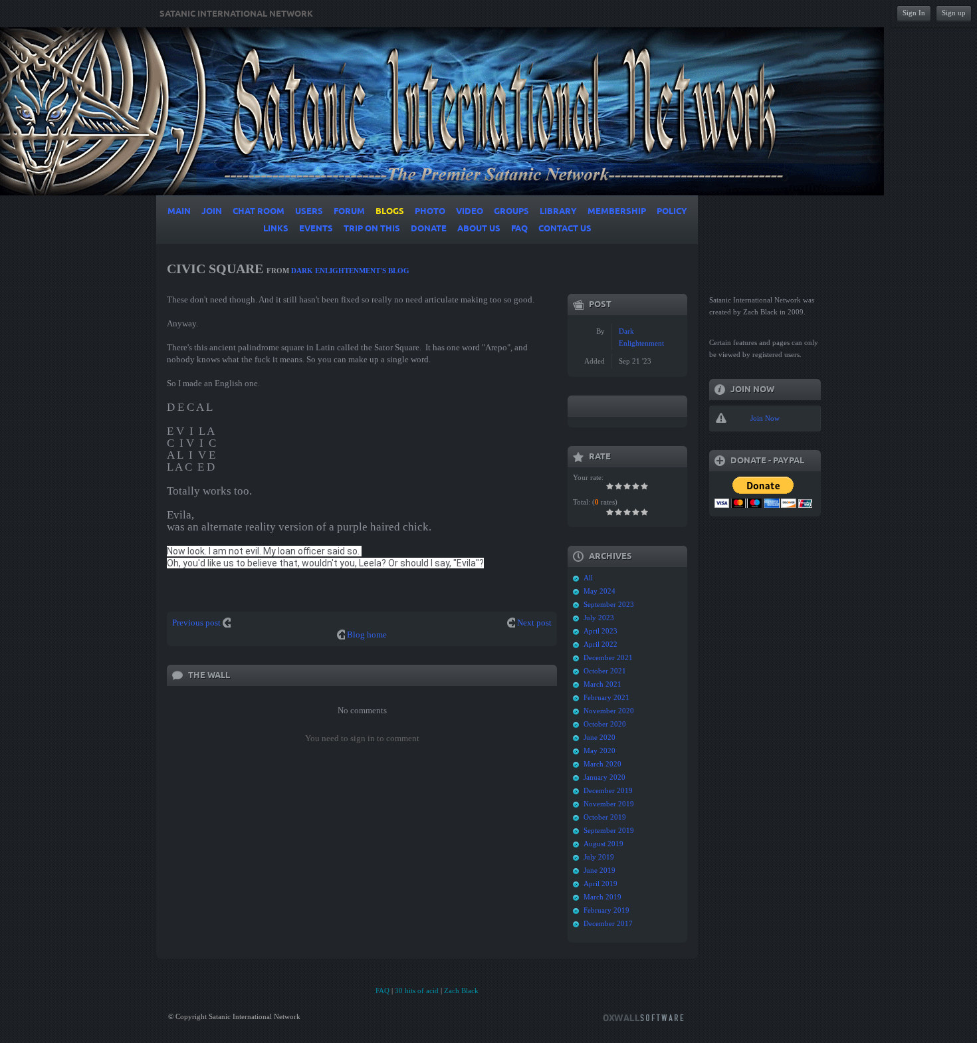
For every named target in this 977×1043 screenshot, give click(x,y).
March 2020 (602, 764)
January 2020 (604, 777)
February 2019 (606, 910)
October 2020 (605, 724)
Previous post (196, 623)
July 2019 (599, 857)
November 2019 (609, 804)
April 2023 (600, 631)
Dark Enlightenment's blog (350, 271)
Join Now (765, 418)
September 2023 (609, 604)
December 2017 (608, 923)
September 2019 (609, 830)
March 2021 (602, 684)
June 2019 (599, 870)
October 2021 (605, 671)
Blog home (367, 634)
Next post (534, 623)
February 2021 (606, 697)
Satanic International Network (236, 14)
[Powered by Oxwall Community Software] (643, 1017)
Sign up (954, 13)
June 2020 (599, 737)
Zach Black (461, 990)
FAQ (382, 990)
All (588, 578)
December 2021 (608, 657)
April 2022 (600, 644)
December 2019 (608, 790)
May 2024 (599, 591)
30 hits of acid (417, 990)
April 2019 (600, 883)
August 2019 (603, 844)
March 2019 (602, 897)
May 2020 (599, 750)
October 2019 (605, 817)
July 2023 (599, 618)
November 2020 (609, 711)
